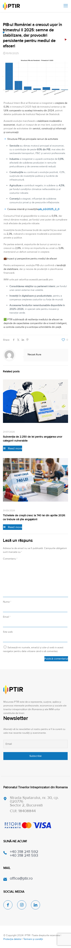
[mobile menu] (65, 6)
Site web (8, 631)
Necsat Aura (34, 354)
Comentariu (10, 558)
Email (6, 616)
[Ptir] (11, 6)
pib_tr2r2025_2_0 (48, 209)
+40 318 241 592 (24, 851)
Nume (7, 601)
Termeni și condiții (33, 939)
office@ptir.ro (21, 878)
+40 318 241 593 (24, 855)
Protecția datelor (12, 939)
